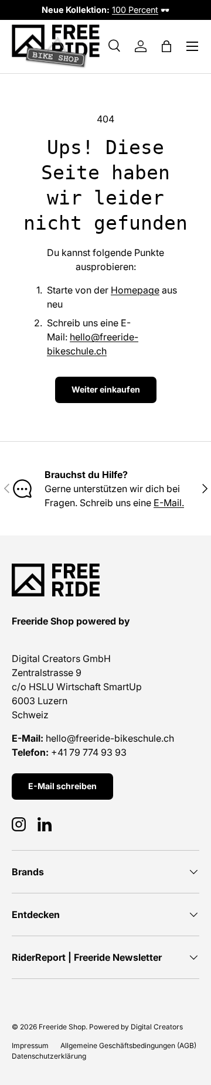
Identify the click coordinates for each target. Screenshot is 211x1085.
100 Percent (135, 10)
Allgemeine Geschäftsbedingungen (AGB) (128, 1045)
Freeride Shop (62, 1026)
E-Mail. (169, 503)
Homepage (135, 290)
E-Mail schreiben (62, 786)
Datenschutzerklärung (49, 1056)
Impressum (30, 1045)
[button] (166, 46)
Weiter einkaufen (106, 389)
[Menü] (192, 46)
